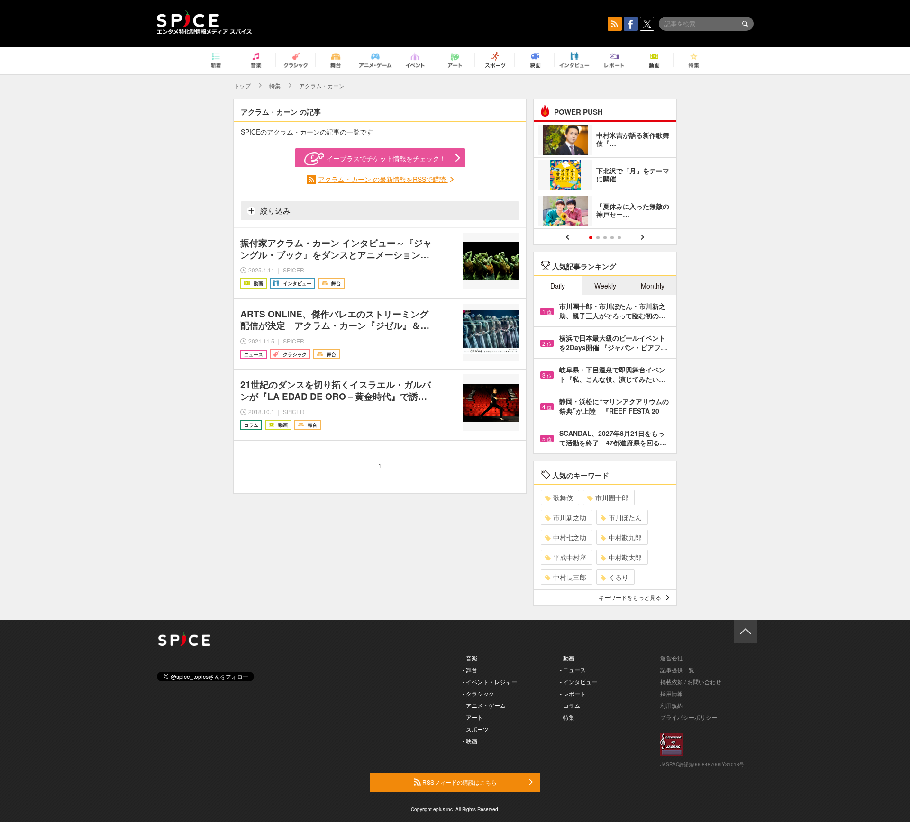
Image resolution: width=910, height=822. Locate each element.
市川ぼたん (625, 517)
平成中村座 (569, 557)
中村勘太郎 (625, 557)
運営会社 (671, 658)
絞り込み (274, 210)
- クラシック (478, 693)
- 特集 (567, 717)
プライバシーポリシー (688, 717)
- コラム (570, 705)
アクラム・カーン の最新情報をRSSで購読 (383, 179)
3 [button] (605, 237)
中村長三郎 (569, 577)
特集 (275, 85)
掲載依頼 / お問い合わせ (690, 681)
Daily (557, 285)
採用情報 (671, 693)
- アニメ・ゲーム (484, 705)
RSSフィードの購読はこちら (459, 782)
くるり (618, 577)
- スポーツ (476, 729)
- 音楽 (470, 658)
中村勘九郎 (625, 537)
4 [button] (612, 237)
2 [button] (598, 237)
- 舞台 (470, 670)
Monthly (652, 285)
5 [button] (619, 237)
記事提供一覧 (677, 670)
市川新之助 (569, 517)
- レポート (573, 693)
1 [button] (590, 237)
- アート (473, 717)
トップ (242, 85)
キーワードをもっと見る (630, 597)
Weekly (605, 285)
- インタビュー (578, 681)
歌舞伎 (563, 497)
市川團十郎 (611, 497)
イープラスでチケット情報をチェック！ (386, 158)
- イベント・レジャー (490, 681)
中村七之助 (569, 537)
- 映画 (470, 741)
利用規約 (671, 705)
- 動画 (567, 658)
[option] (605, 176)
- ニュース (573, 670)
